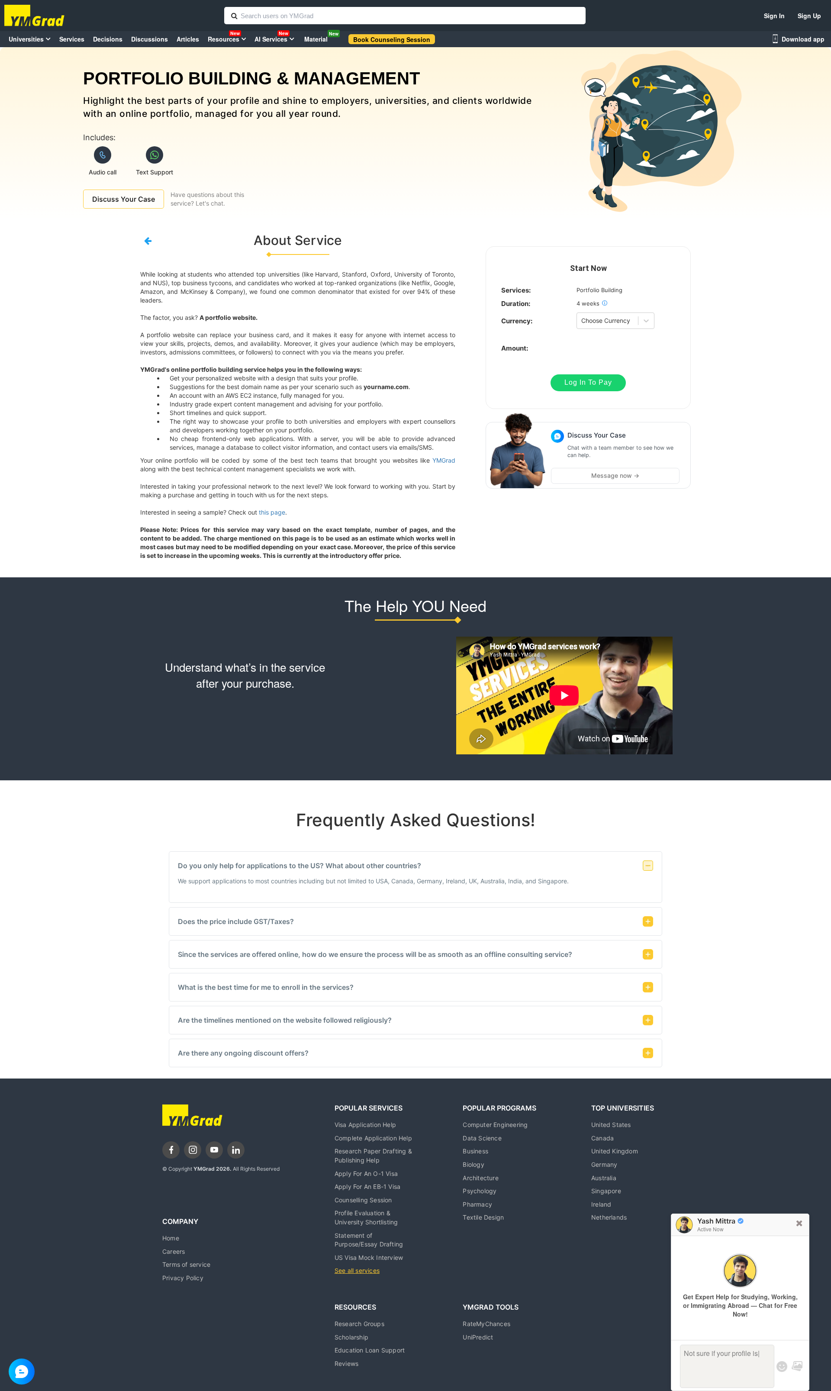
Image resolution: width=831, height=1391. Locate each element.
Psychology (479, 1191)
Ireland (601, 1204)
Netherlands (609, 1217)
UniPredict (478, 1337)
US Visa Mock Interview (369, 1257)
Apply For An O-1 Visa (366, 1173)
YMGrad (443, 460)
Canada (602, 1138)
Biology (473, 1164)
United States (611, 1124)
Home (170, 1238)
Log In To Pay (588, 382)
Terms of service (186, 1264)
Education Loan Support (370, 1350)
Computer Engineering (495, 1124)
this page (272, 512)
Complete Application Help (373, 1138)
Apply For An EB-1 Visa (367, 1186)
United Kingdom (614, 1151)
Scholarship (351, 1337)
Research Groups (359, 1323)
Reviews (346, 1363)
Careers (173, 1251)
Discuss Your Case (123, 199)
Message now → (615, 475)
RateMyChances (486, 1323)
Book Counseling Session (391, 39)
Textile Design (483, 1217)
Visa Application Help (365, 1124)
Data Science (482, 1138)
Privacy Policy (182, 1278)
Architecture (480, 1178)
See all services (357, 1270)
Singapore (606, 1191)
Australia (603, 1178)
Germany (604, 1164)
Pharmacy (477, 1204)
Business (475, 1151)
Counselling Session (363, 1200)
